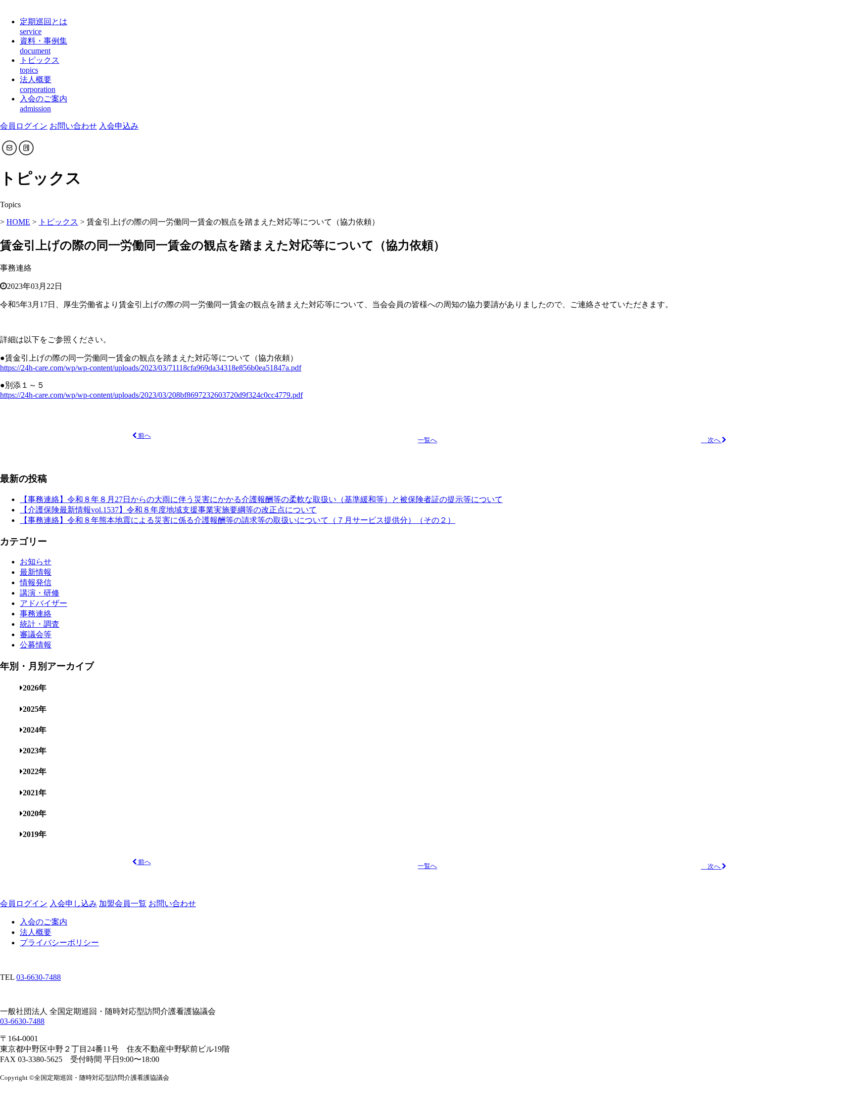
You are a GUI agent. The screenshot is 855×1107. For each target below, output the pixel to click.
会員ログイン (24, 126)
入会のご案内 (43, 922)
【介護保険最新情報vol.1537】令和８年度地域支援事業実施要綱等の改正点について (168, 510)
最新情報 (35, 572)
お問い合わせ (73, 126)
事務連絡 (35, 613)
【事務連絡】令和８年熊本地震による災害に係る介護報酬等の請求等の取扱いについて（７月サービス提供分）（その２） (237, 520)
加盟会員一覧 (122, 903)
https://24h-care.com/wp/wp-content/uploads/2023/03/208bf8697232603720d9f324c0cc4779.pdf (151, 395)
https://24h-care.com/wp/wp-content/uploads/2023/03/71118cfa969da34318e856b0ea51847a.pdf (150, 368)
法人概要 (35, 932)
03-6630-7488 (38, 977)
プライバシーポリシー (59, 942)
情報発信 (35, 582)
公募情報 (35, 645)
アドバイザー (43, 603)
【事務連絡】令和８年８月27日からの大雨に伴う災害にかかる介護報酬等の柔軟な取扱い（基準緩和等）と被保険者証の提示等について (261, 499)
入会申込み (119, 126)
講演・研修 (39, 593)
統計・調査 (39, 624)
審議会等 (35, 634)
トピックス (58, 222)
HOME (18, 222)
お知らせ (35, 561)
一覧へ (427, 440)
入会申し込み (73, 903)
